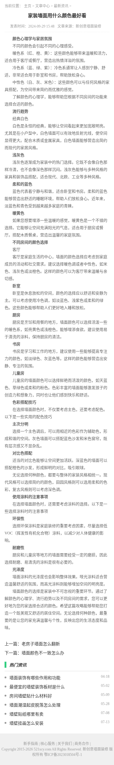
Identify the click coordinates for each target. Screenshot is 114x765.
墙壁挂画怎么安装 (26, 723)
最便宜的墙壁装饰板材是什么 (37, 687)
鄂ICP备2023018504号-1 (63, 755)
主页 (27, 6)
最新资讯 (61, 6)
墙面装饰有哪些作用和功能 (34, 678)
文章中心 (42, 6)
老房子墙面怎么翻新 (41, 644)
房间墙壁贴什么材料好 (30, 696)
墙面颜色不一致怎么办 (43, 653)
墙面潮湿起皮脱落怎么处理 (34, 705)
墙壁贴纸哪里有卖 (26, 714)
